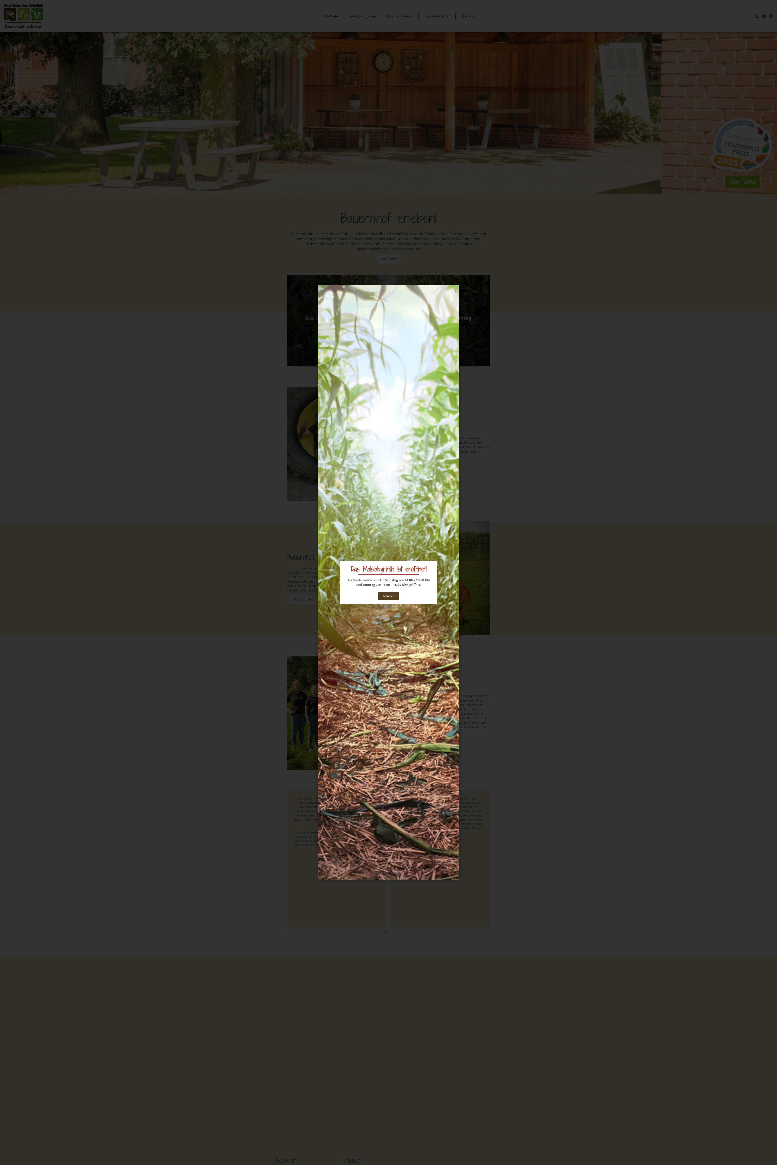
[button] (453, 290)
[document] (388, 582)
